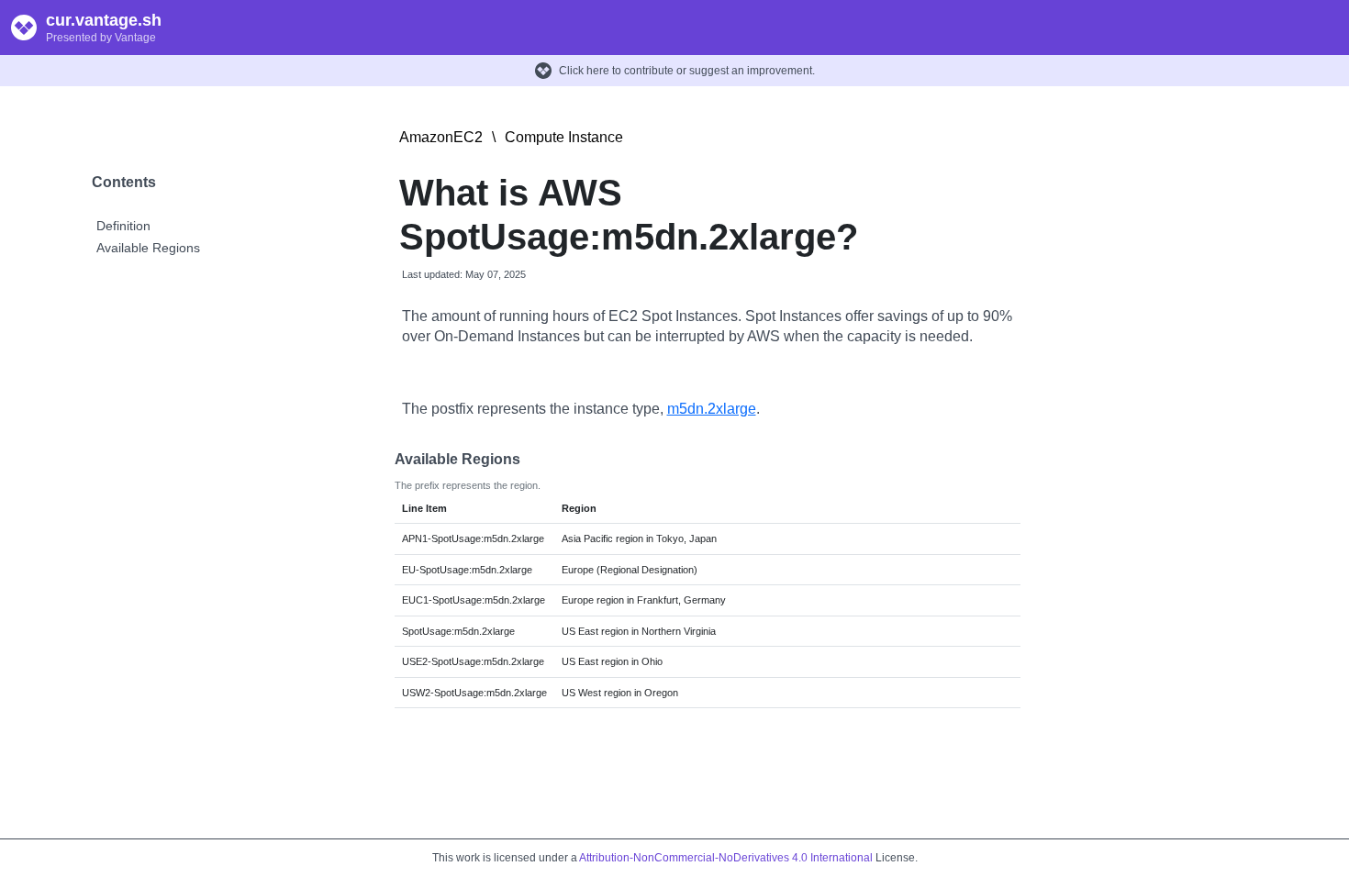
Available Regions (148, 247)
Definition (123, 225)
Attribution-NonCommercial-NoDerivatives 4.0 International (726, 857)
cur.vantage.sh (104, 20)
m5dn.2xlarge (711, 408)
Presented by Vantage (101, 37)
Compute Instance (564, 137)
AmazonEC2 (441, 137)
